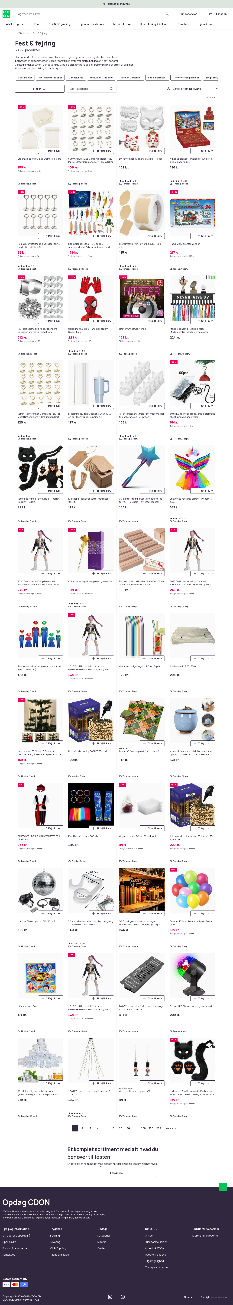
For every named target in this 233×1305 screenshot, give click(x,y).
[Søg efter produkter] (167, 14)
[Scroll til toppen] (223, 1187)
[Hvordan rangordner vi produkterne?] (168, 89)
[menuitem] (15, 24)
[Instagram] (110, 1297)
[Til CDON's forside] (6, 14)
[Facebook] (123, 1297)
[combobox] (93, 14)
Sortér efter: (180, 88)
